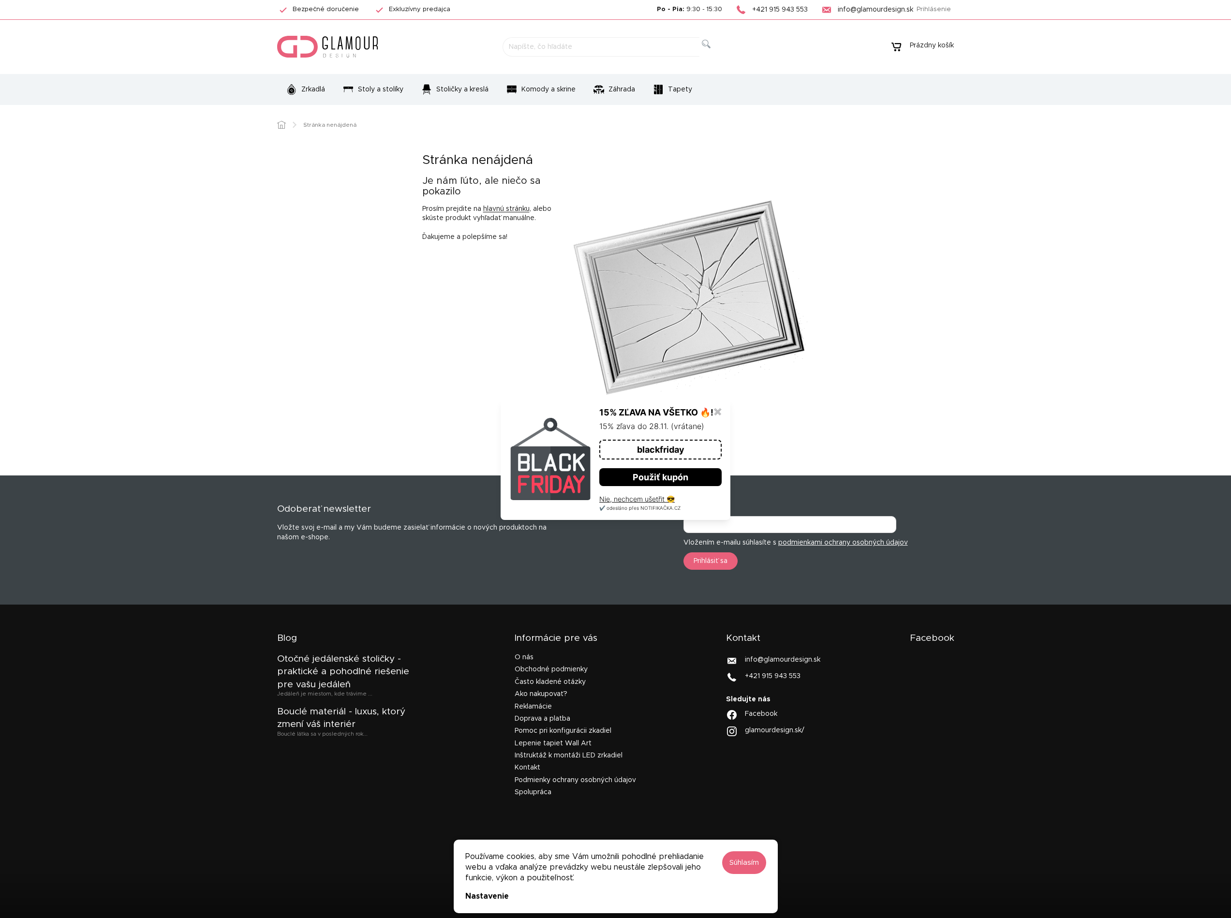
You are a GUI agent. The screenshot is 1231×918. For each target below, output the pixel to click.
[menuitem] (305, 89)
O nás (524, 657)
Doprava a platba (542, 718)
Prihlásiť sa (710, 561)
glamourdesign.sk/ (774, 730)
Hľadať (714, 55)
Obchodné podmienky (551, 669)
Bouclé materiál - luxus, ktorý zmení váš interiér (341, 718)
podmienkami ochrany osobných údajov (843, 542)
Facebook (761, 714)
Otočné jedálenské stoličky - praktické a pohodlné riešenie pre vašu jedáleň (343, 671)
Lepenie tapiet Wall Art (553, 743)
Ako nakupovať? (541, 694)
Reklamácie (533, 706)
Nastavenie (487, 896)
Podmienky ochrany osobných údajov (575, 780)
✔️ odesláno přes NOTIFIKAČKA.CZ (640, 508)
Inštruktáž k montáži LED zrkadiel (569, 755)
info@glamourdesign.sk (782, 659)
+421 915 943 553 (773, 676)
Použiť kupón (660, 477)
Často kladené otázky (550, 682)
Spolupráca (533, 792)
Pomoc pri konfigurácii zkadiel (563, 730)
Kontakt (527, 767)
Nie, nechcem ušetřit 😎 (637, 499)
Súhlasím (744, 862)
